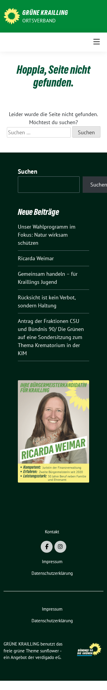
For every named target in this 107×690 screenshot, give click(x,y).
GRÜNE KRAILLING (45, 12)
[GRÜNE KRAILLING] (12, 15)
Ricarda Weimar (36, 258)
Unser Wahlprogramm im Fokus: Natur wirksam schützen (46, 234)
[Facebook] (47, 547)
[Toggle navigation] (96, 42)
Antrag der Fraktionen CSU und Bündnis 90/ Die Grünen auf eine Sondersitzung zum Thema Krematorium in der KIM (51, 337)
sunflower (49, 651)
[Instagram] (60, 547)
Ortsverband (39, 20)
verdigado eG (47, 657)
